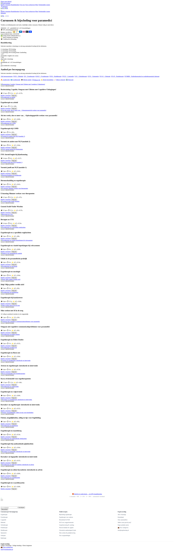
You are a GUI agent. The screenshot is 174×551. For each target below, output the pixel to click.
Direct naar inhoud (6, 1)
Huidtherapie (4, 530)
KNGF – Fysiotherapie (42, 76)
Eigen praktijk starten (123, 525)
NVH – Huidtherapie (55, 76)
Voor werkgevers (30, 5)
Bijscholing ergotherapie (65, 514)
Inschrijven (21, 507)
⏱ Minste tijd (36, 80)
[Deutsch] (6, 8)
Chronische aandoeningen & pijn (67, 530)
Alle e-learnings (122, 514)
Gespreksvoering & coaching (66, 525)
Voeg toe (14, 95)
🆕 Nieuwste (69, 80)
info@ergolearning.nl (123, 530)
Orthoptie (3, 535)
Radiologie (3, 538)
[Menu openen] (1, 10)
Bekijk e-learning (6, 5)
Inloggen (3, 13)
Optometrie (4, 533)
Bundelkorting (15, 5)
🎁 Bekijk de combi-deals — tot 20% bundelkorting (87, 494)
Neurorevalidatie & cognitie (66, 527)
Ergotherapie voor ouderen (66, 517)
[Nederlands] (3, 8)
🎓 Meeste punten (26, 80)
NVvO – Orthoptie (105, 76)
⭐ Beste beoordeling (47, 80)
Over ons (22, 5)
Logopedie (3, 520)
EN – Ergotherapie (29, 76)
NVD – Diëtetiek (18, 76)
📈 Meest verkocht (59, 80)
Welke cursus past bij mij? (124, 522)
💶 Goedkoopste (15, 80)
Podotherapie (4, 527)
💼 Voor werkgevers (123, 527)
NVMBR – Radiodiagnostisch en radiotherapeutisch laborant (141, 76)
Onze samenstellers (122, 520)
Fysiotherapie (4, 517)
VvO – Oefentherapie (80, 76)
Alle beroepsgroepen (7, 76)
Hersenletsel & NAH (64, 520)
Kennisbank (121, 517)
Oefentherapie (4, 525)
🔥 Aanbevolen (5, 80)
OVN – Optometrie (93, 76)
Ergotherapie (4, 514)
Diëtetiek (3, 522)
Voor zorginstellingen (64, 535)
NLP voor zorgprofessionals (66, 522)
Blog (36, 5)
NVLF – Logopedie (68, 76)
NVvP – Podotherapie (117, 76)
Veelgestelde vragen (44, 5)
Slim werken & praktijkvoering (67, 533)
